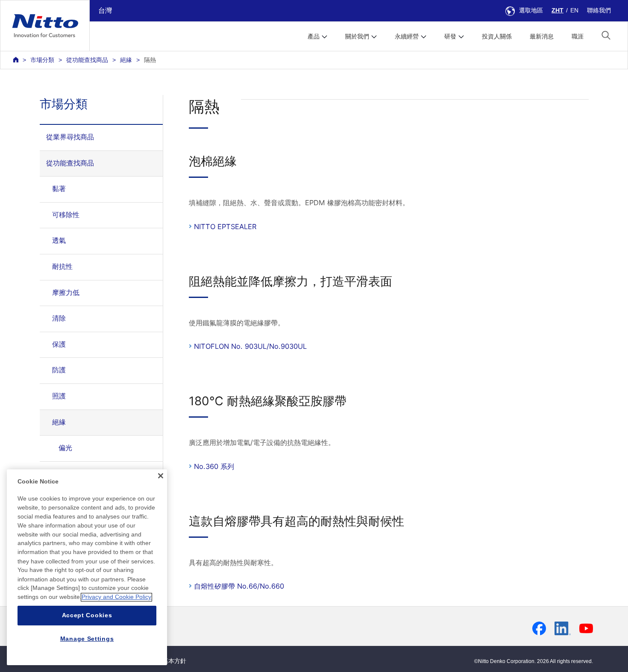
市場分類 (42, 59)
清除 (59, 318)
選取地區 (531, 10)
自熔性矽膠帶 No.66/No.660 (239, 586)
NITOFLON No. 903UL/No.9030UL (250, 346)
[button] (606, 35)
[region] (87, 567)
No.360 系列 (214, 466)
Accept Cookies (87, 615)
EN (574, 10)
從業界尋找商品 (70, 137)
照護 (59, 396)
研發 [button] (450, 36)
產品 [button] (314, 36)
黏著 (59, 188)
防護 (59, 369)
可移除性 (65, 214)
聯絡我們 (599, 10)
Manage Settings (87, 638)
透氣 (59, 240)
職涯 (578, 36)
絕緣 (126, 59)
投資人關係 (497, 36)
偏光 (65, 447)
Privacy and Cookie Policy (116, 597)
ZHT (557, 10)
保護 (59, 344)
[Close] (160, 475)
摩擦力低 (65, 292)
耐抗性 (62, 266)
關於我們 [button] (357, 36)
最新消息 (542, 36)
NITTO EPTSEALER (225, 226)
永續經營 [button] (407, 36)
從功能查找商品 (87, 59)
